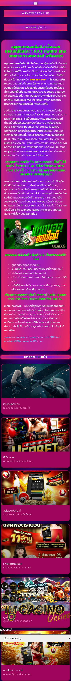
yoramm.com (11, 337)
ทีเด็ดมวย (8, 457)
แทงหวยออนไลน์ (12, 564)
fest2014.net (52, 337)
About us (34, 645)
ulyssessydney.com (32, 337)
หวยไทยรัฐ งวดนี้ (13, 670)
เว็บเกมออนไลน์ (11, 404)
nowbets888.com (14, 341)
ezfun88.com (34, 341)
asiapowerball (12, 511)
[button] (36, 3)
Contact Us (16, 645)
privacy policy (53, 645)
